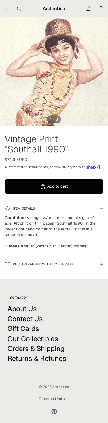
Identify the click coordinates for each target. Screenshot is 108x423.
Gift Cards (23, 328)
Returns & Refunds (37, 358)
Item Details (24, 208)
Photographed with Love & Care (43, 264)
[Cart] (101, 8)
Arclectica (60, 387)
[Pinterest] (54, 411)
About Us (22, 308)
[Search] (19, 8)
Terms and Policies (54, 398)
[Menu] (6, 8)
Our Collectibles (32, 338)
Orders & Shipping (36, 348)
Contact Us (25, 318)
